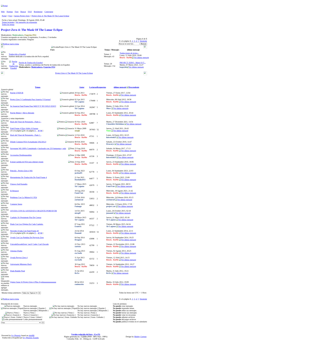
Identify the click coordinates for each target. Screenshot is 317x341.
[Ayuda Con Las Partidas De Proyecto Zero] (127, 240)
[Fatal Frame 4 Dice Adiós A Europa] (119, 131)
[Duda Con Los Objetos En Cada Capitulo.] (124, 226)
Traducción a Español (17, 54)
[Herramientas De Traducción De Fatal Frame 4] (127, 180)
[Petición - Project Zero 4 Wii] (127, 173)
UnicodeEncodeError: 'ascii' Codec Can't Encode (29, 244)
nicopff (77, 213)
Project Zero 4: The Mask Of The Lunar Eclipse (50, 16)
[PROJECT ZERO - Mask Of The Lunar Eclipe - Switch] (135, 67)
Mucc (108, 108)
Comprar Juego (16, 204)
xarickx (78, 246)
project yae (111, 206)
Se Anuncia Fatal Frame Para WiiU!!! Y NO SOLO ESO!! (33, 106)
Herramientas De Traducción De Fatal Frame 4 (28, 177)
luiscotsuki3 (111, 137)
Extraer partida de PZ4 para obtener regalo (26, 162)
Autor (81, 87)
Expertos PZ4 (30, 35)
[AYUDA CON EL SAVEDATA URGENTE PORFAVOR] (122, 213)
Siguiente (143, 41)
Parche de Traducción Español (31, 63)
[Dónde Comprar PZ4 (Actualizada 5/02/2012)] (123, 144)
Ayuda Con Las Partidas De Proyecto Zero (27, 237)
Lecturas (93, 87)
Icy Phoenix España (31, 338)
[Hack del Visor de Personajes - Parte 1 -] (125, 137)
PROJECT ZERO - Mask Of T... (133, 63)
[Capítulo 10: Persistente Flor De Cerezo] (124, 220)
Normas (10, 12)
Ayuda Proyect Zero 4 (18, 258)
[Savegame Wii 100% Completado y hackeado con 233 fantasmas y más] (127, 151)
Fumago (78, 206)
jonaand (109, 213)
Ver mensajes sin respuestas (26, 22)
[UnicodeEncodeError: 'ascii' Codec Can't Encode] (127, 246)
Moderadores (18, 35)
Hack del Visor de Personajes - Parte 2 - (25, 122)
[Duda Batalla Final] (119, 273)
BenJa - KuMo (126, 58)
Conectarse (48, 12)
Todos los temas (8, 25)
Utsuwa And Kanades (18, 184)
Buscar (23, 12)
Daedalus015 (80, 180)
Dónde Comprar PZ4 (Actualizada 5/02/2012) (28, 142)
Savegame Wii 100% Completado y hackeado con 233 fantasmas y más (38, 148)
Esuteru (78, 226)
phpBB (31, 335)
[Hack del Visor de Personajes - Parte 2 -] (132, 124)
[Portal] (4, 6)
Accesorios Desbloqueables (21, 155)
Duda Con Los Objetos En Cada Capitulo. (26, 224)
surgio (77, 131)
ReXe (77, 273)
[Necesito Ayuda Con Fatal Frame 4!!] (127, 233)
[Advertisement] (81, 7)
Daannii (78, 233)
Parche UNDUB (16, 93)
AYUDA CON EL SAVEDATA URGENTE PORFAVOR (33, 211)
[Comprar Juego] (124, 206)
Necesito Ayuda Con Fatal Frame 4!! (24, 231)
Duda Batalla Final (17, 271)
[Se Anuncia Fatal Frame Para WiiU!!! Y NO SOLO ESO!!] (119, 108)
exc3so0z (78, 253)
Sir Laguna (79, 102)
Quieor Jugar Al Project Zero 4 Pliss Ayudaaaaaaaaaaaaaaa (33, 282)
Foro (16, 12)
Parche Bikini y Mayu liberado (22, 113)
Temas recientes (8, 22)
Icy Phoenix (16, 335)
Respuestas (101, 87)
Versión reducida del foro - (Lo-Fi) (85, 334)
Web (3, 12)
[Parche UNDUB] (127, 95)
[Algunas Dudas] (127, 253)
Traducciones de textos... (129, 53)
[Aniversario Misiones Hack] (127, 266)
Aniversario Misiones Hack (21, 264)
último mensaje (120, 87)
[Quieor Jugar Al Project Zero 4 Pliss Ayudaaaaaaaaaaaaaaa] (127, 284)
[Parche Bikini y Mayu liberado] (127, 115)
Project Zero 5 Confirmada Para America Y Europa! (30, 99)
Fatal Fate (110, 186)
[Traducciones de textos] (140, 58)
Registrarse (38, 12)
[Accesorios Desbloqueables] (125, 157)
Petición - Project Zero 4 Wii (21, 171)
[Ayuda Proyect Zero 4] (127, 260)
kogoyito (123, 67)
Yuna (108, 131)
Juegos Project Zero (22, 16)
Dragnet (78, 240)
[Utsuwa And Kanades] (123, 186)
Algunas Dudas (16, 251)
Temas (37, 87)
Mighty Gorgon (140, 337)
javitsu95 (78, 173)
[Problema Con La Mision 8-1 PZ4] (123, 200)
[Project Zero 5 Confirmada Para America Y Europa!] (127, 102)
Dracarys (110, 144)
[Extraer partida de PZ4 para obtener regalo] (127, 164)
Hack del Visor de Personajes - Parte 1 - (25, 135)
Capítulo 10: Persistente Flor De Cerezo (25, 217)
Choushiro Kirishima (115, 124)
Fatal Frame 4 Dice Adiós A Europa (24, 128)
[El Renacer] (127, 193)
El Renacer (14, 191)
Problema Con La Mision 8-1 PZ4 (23, 197)
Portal (4, 16)
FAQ (30, 12)
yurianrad (79, 200)
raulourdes (79, 284)
